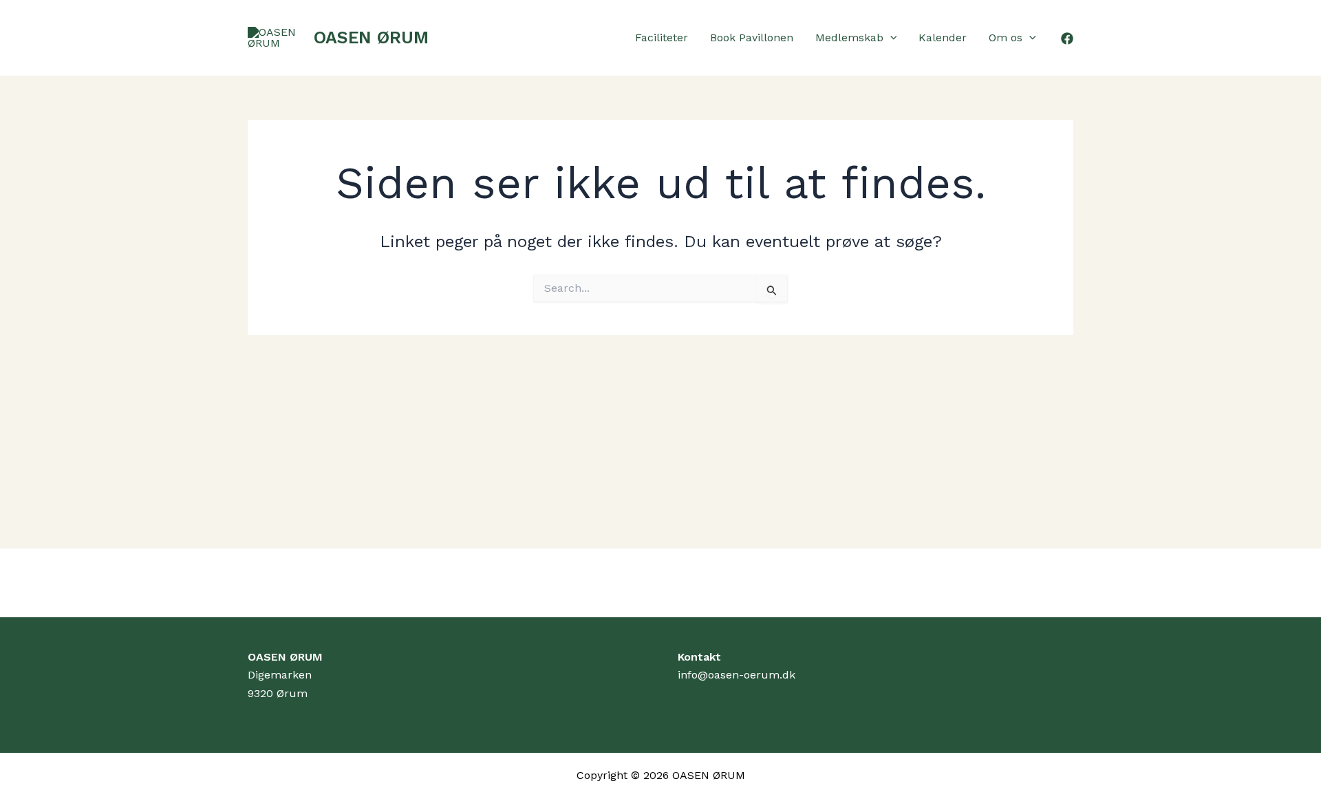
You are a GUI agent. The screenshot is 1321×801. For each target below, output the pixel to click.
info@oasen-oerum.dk (736, 674)
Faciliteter (661, 37)
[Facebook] (1067, 38)
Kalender (943, 37)
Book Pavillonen (751, 37)
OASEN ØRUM (371, 37)
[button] (890, 38)
